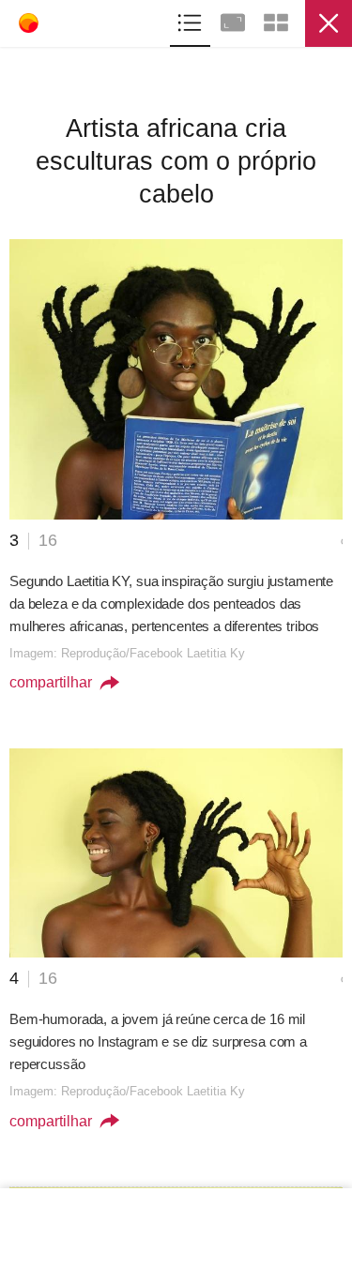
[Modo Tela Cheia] (234, 20)
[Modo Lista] (191, 20)
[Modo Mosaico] (276, 20)
